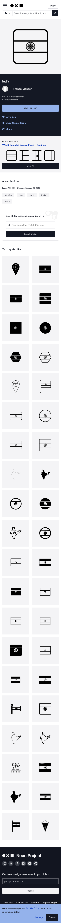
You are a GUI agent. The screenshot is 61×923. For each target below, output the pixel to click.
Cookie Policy (32, 908)
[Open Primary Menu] (5, 6)
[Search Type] (7, 13)
